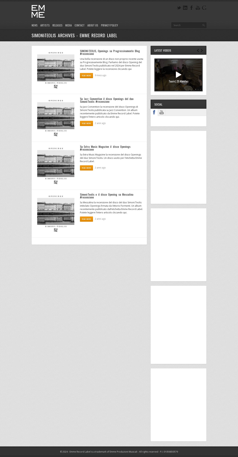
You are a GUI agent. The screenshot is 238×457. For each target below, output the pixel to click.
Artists (45, 25)
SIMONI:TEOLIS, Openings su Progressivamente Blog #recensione (110, 52)
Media (68, 25)
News (35, 25)
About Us (92, 25)
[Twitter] (179, 8)
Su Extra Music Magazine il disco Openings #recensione (105, 148)
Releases (57, 25)
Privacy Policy (109, 25)
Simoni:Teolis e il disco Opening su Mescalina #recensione (106, 196)
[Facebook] (191, 8)
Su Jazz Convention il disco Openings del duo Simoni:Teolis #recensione (107, 100)
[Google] (204, 8)
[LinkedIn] (185, 8)
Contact (80, 25)
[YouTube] (198, 8)
